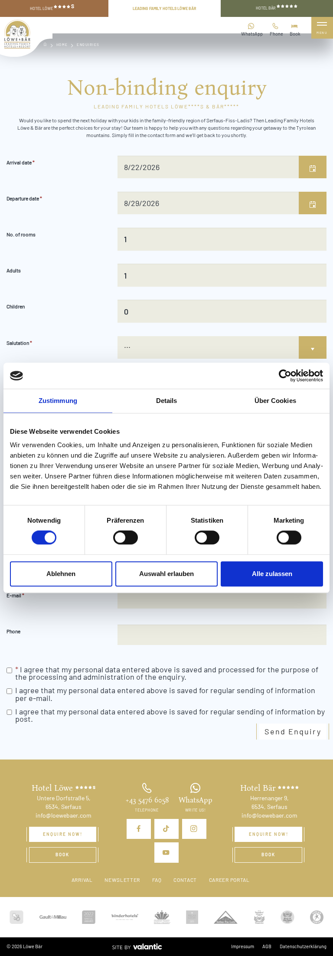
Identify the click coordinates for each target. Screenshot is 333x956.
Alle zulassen (272, 573)
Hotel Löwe (52, 7)
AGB (266, 946)
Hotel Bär (266, 8)
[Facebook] (139, 829)
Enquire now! (62, 834)
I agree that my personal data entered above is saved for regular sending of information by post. (170, 715)
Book (295, 33)
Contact (185, 880)
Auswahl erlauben (166, 573)
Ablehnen (60, 573)
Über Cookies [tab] (275, 400)
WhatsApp (252, 33)
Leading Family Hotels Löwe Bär (164, 8)
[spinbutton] (222, 239)
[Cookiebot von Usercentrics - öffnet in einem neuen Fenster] (285, 375)
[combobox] (216, 167)
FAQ (157, 880)
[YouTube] (166, 852)
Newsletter (122, 880)
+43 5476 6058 (147, 800)
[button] (312, 167)
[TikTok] (166, 829)
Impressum (242, 946)
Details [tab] (166, 400)
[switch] (125, 537)
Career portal (229, 880)
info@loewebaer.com (63, 815)
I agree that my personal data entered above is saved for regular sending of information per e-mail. (165, 694)
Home (62, 45)
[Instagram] (194, 829)
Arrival (82, 880)
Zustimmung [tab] (58, 400)
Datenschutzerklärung (303, 946)
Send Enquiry (292, 731)
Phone (276, 33)
